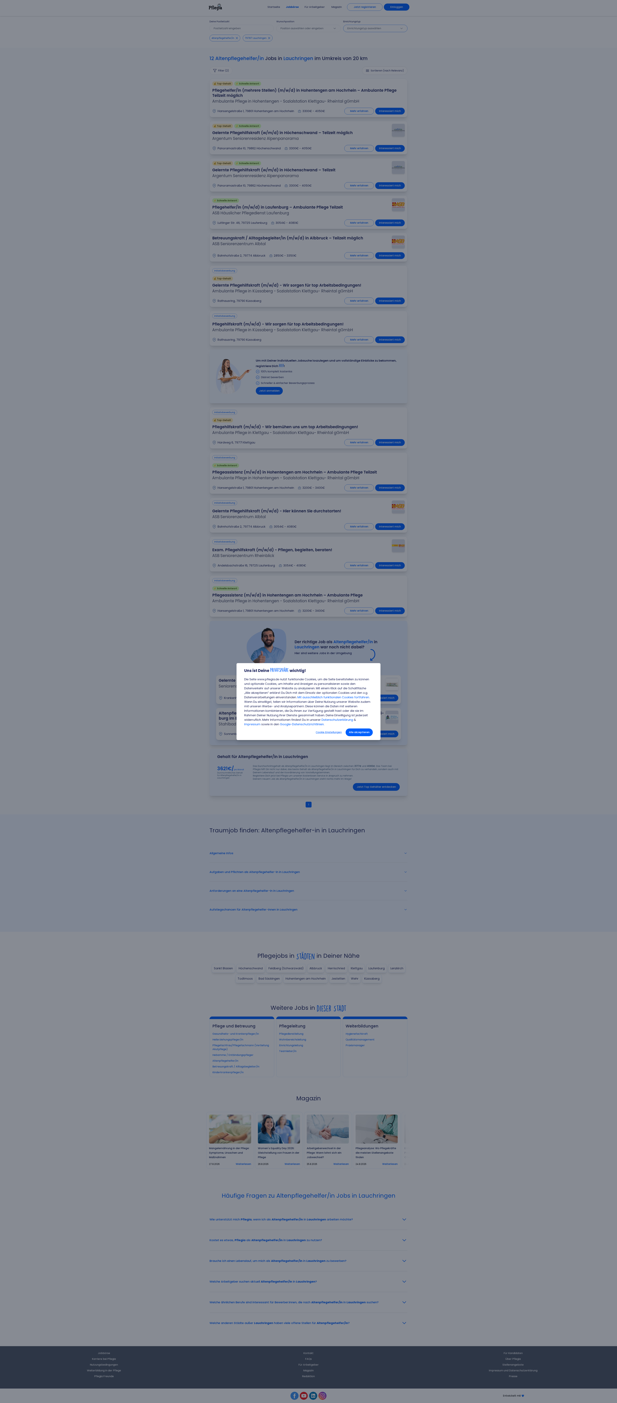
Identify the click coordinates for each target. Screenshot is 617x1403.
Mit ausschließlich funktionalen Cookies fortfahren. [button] (333, 697)
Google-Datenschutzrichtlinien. (302, 724)
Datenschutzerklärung (337, 720)
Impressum (252, 724)
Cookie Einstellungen (329, 732)
